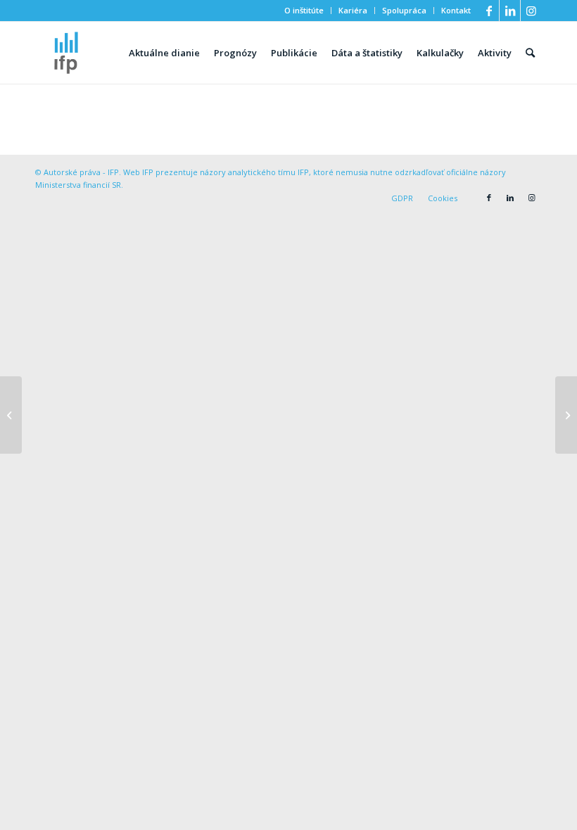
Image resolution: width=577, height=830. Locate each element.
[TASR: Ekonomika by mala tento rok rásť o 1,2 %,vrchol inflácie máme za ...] (566, 415)
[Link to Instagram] (531, 10)
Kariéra (352, 10)
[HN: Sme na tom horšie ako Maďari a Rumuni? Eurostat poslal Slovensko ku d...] (11, 415)
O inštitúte (304, 10)
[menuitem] (304, 10)
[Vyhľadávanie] (530, 53)
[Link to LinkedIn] (510, 10)
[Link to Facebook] (488, 10)
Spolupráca (404, 10)
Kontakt (456, 10)
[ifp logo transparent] (66, 53)
